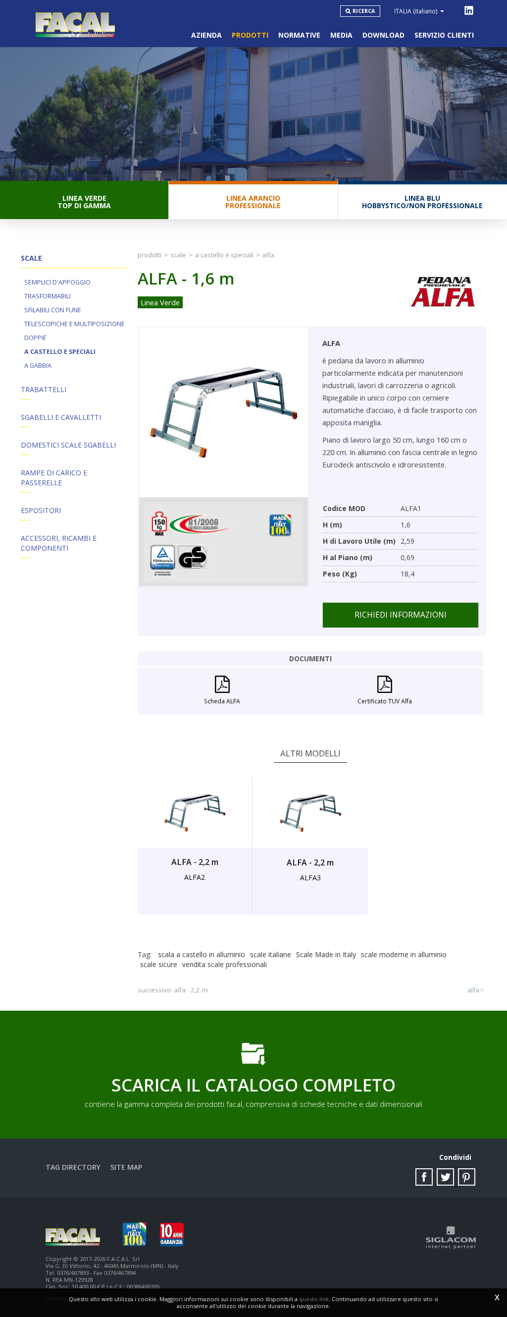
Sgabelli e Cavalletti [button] (61, 417)
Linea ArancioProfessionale (253, 201)
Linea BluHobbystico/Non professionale (422, 201)
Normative (299, 35)
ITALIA (416, 11)
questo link (314, 1299)
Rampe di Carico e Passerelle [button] (54, 477)
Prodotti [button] (250, 35)
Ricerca (364, 10)
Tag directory (73, 1167)
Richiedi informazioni (401, 615)
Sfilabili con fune (52, 310)
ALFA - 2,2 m (191, 989)
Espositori (41, 510)
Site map (126, 1167)
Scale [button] (31, 258)
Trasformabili (47, 296)
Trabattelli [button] (43, 389)
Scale (178, 254)
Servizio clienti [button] (444, 35)
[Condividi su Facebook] (424, 1177)
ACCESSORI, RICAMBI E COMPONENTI (59, 543)
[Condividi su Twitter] (445, 1177)
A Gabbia (37, 365)
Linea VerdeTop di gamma (84, 201)
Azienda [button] (206, 35)
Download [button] (383, 35)
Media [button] (341, 35)
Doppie (35, 338)
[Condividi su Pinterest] (466, 1177)
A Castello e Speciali (60, 351)
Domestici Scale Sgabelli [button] (68, 445)
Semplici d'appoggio (57, 282)
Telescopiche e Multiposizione (74, 324)
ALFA (268, 254)
